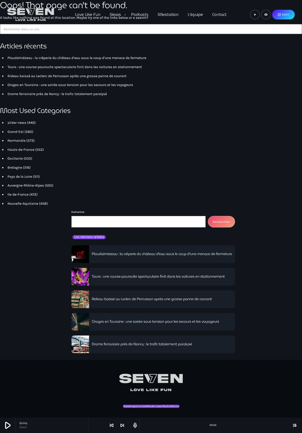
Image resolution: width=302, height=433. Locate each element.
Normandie (16, 141)
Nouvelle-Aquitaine (23, 204)
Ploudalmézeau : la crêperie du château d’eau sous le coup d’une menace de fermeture (77, 58)
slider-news (17, 123)
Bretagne (15, 168)
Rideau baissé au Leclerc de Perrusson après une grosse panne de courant (67, 76)
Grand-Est (16, 132)
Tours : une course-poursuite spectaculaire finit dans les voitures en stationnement (75, 67)
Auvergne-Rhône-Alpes (26, 185)
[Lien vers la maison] (30, 14)
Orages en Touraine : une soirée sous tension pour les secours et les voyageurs (70, 85)
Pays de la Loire (20, 177)
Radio (283, 14)
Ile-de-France (18, 195)
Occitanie (15, 158)
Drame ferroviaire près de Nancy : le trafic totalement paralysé (57, 94)
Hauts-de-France (21, 150)
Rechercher (77, 212)
